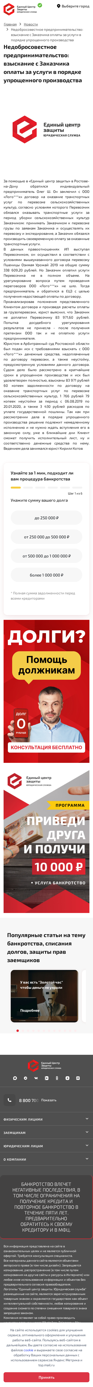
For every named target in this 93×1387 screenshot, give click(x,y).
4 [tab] (33, 1031)
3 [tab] (28, 1031)
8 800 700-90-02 (36, 1100)
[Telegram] (25, 1078)
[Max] (15, 1078)
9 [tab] (59, 1031)
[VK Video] (46, 1078)
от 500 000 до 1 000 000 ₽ (47, 555)
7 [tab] (49, 1031)
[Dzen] (67, 1078)
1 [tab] (17, 1031)
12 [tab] (75, 1031)
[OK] (57, 1078)
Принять (46, 1377)
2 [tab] (23, 1031)
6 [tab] (44, 1031)
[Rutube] (78, 1078)
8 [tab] (54, 1031)
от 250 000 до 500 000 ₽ (46, 536)
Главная (10, 24)
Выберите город (75, 6)
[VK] (36, 1078)
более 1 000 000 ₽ (46, 574)
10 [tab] (65, 1031)
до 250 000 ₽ (46, 517)
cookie (28, 1350)
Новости (31, 24)
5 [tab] (38, 1031)
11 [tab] (70, 1031)
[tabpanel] (44, 996)
